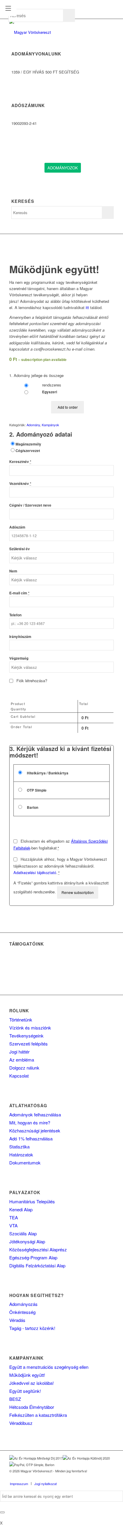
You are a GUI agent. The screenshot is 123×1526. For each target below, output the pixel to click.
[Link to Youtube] (109, 1477)
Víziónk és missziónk (30, 1027)
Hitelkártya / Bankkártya (47, 773)
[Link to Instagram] (100, 1477)
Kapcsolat (19, 1076)
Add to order (68, 407)
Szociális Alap (23, 1233)
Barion (32, 807)
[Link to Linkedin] (91, 1477)
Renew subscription (77, 892)
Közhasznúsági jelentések (34, 1130)
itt (87, 307)
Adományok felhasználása (35, 1114)
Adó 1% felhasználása (31, 1138)
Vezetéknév (20, 483)
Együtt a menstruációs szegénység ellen (48, 1367)
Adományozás (23, 1304)
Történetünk (20, 1019)
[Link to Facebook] (82, 1477)
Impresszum (19, 1483)
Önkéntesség (22, 1312)
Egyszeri (49, 391)
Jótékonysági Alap (27, 1241)
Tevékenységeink (26, 1035)
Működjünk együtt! (27, 1375)
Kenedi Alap (21, 1209)
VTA (13, 1225)
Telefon (15, 615)
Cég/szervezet (28, 450)
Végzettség (18, 658)
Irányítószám (20, 636)
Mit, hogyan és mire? (29, 1122)
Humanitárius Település (32, 1201)
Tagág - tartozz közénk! (32, 1328)
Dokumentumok (25, 1162)
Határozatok (21, 1154)
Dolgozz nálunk (24, 1067)
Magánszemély (28, 444)
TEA (13, 1217)
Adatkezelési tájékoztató (34, 872)
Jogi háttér (19, 1051)
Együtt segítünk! (25, 1391)
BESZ (15, 1399)
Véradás (17, 1320)
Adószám (17, 527)
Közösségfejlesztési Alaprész (38, 1249)
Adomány (33, 424)
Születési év (19, 548)
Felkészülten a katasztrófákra (38, 1415)
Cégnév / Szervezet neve (30, 505)
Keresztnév (20, 461)
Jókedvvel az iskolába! (31, 1383)
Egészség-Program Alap (33, 1257)
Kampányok (50, 424)
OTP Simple (36, 790)
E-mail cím (19, 593)
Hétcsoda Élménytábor (31, 1407)
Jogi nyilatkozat (45, 1483)
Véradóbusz (21, 1423)
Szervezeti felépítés (28, 1043)
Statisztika (19, 1146)
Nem (13, 571)
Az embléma (21, 1059)
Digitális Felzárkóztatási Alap (37, 1265)
